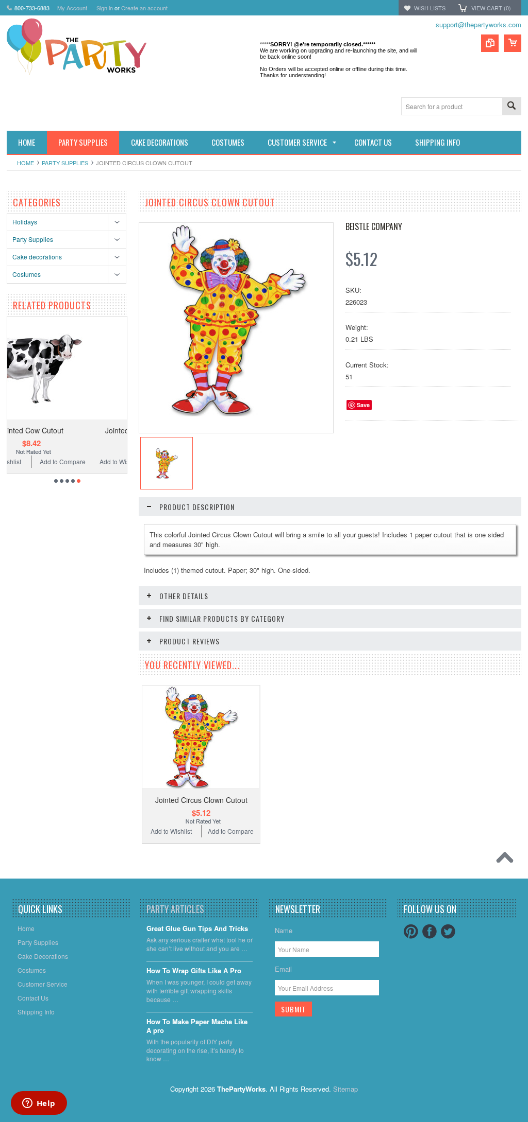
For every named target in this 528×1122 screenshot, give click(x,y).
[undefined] (236, 413)
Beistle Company (373, 226)
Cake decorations (37, 256)
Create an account (144, 8)
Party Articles (175, 909)
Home (25, 163)
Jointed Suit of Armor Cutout (71, 430)
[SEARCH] (511, 107)
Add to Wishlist (40, 461)
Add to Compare (102, 461)
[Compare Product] (490, 43)
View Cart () (491, 8)
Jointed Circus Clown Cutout (201, 800)
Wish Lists (430, 8)
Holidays (24, 221)
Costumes (26, 274)
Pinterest (411, 931)
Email (283, 969)
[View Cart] (512, 43)
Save (363, 405)
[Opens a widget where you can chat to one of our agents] (38, 1104)
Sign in (104, 8)
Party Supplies (65, 163)
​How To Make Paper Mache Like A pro (197, 1026)
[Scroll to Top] (507, 860)
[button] (527, 1121)
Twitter (448, 931)
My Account (72, 8)
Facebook (429, 931)
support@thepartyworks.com (478, 24)
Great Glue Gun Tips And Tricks (197, 928)
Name (283, 930)
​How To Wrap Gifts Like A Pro (193, 971)
